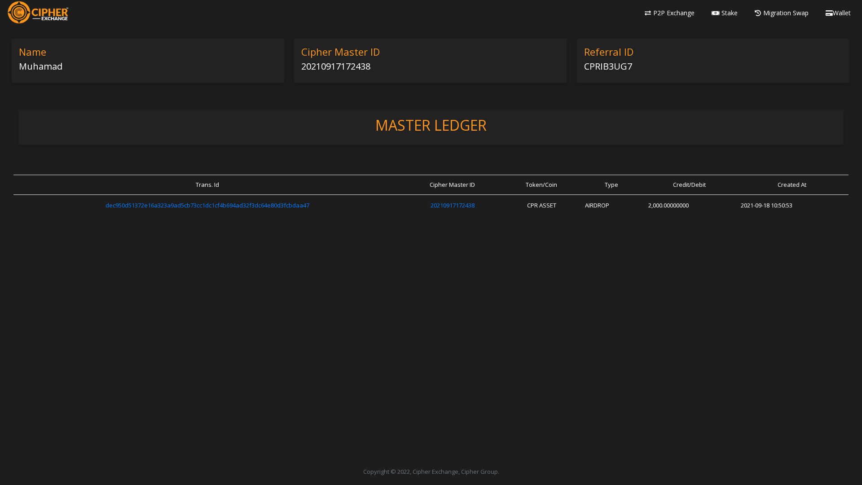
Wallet (842, 13)
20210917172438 (453, 205)
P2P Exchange (674, 13)
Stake (729, 13)
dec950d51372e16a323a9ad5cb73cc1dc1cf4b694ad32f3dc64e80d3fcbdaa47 (207, 205)
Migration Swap (786, 13)
